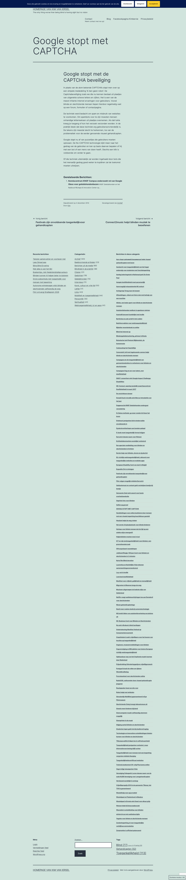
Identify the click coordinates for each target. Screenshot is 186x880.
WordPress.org (39, 854)
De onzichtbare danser (124, 393)
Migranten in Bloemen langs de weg (128, 585)
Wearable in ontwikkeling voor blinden (129, 810)
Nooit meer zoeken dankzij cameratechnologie (132, 609)
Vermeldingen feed (40, 848)
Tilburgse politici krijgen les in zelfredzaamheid (133, 741)
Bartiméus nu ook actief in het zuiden (129, 319)
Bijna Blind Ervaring (41, 266)
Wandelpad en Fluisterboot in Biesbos (129, 797)
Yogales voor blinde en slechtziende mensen (132, 818)
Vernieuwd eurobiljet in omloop (127, 781)
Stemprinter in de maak (124, 720)
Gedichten (79, 276)
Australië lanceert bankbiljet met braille (130, 314)
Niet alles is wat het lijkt (42, 269)
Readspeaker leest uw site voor (127, 688)
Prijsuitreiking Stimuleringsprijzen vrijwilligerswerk (134, 664)
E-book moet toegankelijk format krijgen (130, 432)
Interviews (79, 282)
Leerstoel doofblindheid (124, 577)
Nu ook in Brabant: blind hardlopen (128, 625)
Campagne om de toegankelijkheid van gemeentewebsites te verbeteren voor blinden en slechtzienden (133, 363)
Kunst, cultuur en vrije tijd (85, 286)
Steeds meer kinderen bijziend (127, 708)
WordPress (148, 870)
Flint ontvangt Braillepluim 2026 (46, 292)
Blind (121, 844)
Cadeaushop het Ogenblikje (126, 348)
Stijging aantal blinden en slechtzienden (130, 725)
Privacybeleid (147, 19)
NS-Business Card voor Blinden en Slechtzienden (133, 621)
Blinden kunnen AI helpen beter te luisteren (50, 276)
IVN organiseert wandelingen (126, 549)
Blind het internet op (123, 332)
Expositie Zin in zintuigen (125, 469)
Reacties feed (38, 851)
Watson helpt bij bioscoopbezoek (128, 806)
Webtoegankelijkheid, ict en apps (88, 305)
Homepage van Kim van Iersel (51, 9)
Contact (94, 20)
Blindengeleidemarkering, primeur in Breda (131, 336)
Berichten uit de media (84, 266)
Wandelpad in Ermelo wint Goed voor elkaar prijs (133, 801)
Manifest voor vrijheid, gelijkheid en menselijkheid (134, 581)
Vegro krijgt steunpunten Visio (127, 769)
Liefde (77, 289)
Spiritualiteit (79, 302)
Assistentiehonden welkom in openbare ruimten (133, 310)
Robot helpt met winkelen (125, 692)
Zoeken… (78, 840)
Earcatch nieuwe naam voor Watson (129, 437)
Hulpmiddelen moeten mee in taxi (128, 537)
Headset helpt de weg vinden (126, 520)
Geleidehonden (81, 279)
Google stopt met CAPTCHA (127, 509)
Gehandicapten (126, 849)
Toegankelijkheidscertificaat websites (129, 760)
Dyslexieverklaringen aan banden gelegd (130, 428)
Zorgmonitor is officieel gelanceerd (128, 830)
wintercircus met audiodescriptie (128, 814)
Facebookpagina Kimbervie (125, 19)
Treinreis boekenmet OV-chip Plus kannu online (132, 765)
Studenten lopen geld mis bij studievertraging (132, 729)
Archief (120, 203)
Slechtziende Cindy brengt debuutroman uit (131, 704)
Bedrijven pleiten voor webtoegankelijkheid (131, 323)
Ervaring (138, 845)
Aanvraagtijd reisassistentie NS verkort (130, 286)
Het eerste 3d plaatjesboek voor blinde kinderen (133, 525)
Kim (69, 206)
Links (77, 292)
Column (131, 845)
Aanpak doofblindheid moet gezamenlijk (130, 282)
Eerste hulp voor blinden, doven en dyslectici (132, 453)
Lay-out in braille (122, 572)
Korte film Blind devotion (124, 560)
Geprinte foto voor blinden (125, 501)
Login (35, 844)
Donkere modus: (176, 877)
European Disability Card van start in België (131, 465)
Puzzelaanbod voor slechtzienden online (130, 676)
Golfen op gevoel (122, 505)
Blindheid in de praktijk (84, 269)
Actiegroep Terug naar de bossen (128, 291)
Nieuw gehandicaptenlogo (125, 605)
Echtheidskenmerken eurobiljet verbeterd (131, 441)
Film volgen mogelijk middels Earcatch (129, 481)
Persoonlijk (79, 299)
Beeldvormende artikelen (85, 262)
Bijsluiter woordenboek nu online (127, 327)
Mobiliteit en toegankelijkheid (87, 295)
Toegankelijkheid (131, 853)
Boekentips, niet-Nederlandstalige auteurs (50, 272)
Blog (109, 19)
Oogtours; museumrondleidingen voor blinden (132, 645)
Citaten (78, 272)
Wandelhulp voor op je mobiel (126, 793)
